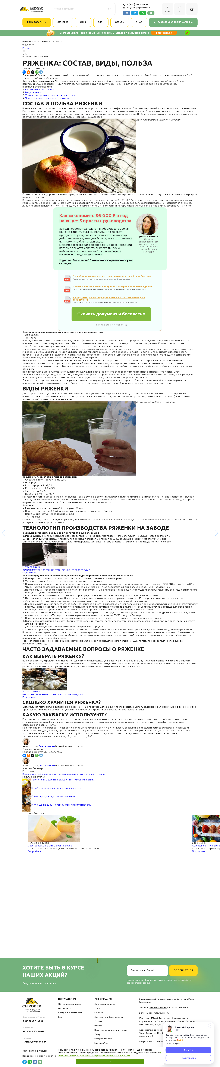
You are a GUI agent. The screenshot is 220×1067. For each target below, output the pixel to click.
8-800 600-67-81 (158, 1008)
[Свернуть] (210, 1025)
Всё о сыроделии (47, 774)
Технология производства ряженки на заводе (51, 95)
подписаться (183, 970)
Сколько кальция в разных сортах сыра (50, 846)
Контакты (99, 1013)
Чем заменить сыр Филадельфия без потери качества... (63, 780)
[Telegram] (41, 72)
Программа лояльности (70, 1013)
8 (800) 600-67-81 (137, 4)
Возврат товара (103, 1039)
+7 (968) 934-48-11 (33, 1031)
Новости (92, 774)
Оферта (98, 1034)
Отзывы (119, 22)
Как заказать (65, 1008)
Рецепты (102, 774)
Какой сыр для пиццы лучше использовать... (56, 788)
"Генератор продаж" (54, 1056)
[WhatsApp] (37, 72)
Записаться (164, 33)
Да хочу (188, 1050)
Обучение (62, 22)
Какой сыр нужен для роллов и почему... (53, 796)
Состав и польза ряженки (39, 90)
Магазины (99, 1026)
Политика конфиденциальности (110, 1030)
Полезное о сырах (68, 774)
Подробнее (34, 851)
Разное (46, 41)
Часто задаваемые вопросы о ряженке (47, 98)
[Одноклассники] (28, 72)
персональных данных (138, 983)
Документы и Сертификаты (108, 1017)
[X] (32, 72)
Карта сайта (101, 1043)
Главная (26, 41)
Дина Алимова (46, 746)
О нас (139, 22)
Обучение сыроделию (69, 1004)
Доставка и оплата (104, 1004)
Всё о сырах (29, 774)
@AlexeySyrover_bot (34, 1042)
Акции (83, 22)
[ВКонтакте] (24, 72)
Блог (101, 22)
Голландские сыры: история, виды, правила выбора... (61, 805)
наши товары (35, 22)
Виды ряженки (33, 92)
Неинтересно (188, 1058)
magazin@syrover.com (139, 7)
